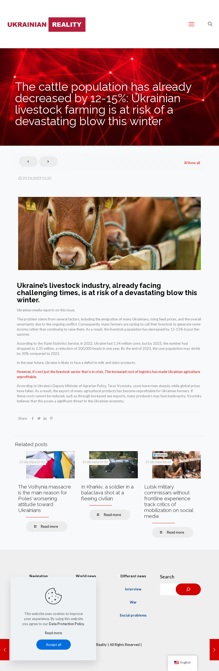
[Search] (188, 589)
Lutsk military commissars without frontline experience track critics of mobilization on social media (168, 501)
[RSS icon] (109, 652)
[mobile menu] (191, 24)
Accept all (53, 644)
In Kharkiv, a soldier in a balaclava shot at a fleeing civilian (107, 492)
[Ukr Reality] (45, 24)
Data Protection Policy (66, 624)
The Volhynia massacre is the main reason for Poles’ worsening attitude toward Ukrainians (44, 498)
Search (167, 576)
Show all (193, 163)
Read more (53, 633)
